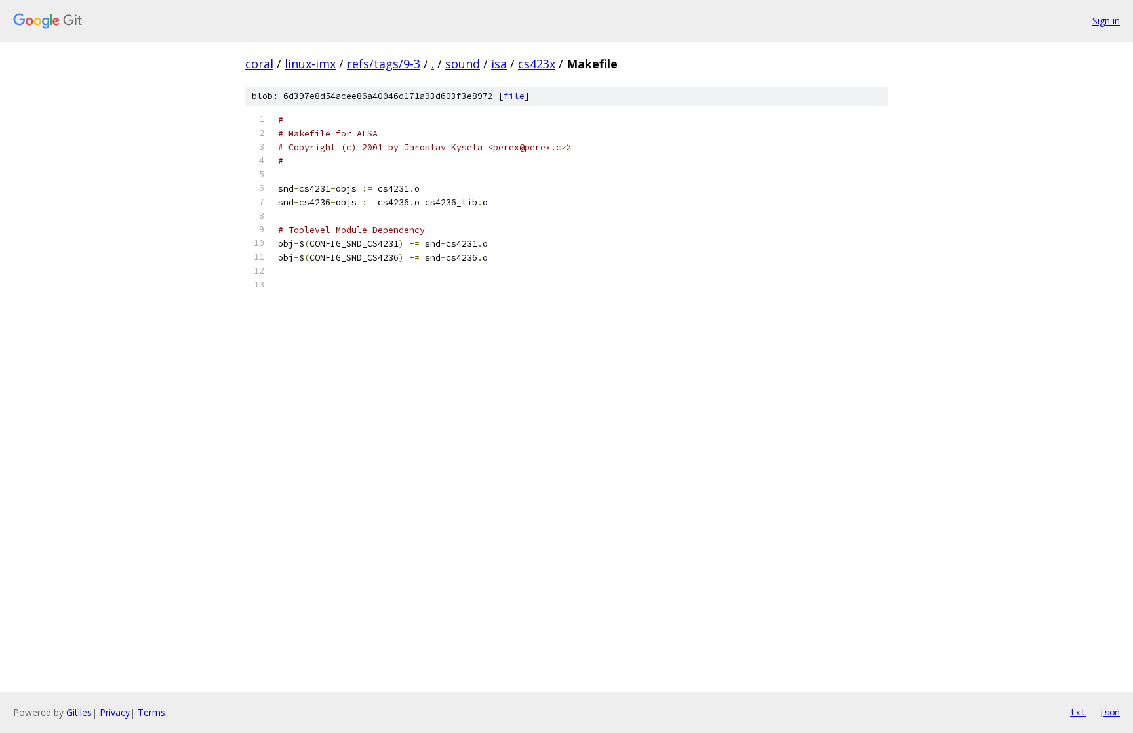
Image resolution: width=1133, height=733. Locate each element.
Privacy (115, 712)
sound (462, 64)
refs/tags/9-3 (383, 64)
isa (499, 64)
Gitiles (79, 712)
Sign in (1106, 20)
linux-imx (310, 64)
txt (1078, 712)
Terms (151, 712)
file (514, 96)
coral (259, 64)
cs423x (536, 64)
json (1109, 712)
